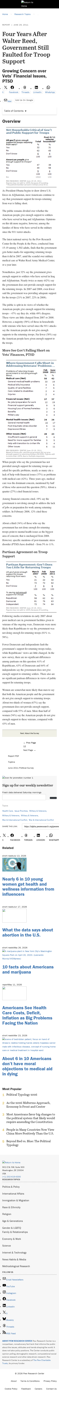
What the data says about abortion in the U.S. (27, 932)
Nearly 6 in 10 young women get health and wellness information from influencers (28, 886)
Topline (11, 761)
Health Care (7, 810)
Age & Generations (12, 1221)
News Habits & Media (14, 1259)
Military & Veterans (37, 810)
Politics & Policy (11, 1186)
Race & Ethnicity (11, 1207)
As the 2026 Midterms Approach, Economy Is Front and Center (28, 1104)
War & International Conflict (14, 820)
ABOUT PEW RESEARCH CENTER (17, 1341)
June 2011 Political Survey (21, 767)
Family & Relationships (15, 1232)
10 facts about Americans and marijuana (28, 969)
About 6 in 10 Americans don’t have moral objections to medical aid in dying (27, 1066)
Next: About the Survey (29, 733)
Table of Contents (13, 110)
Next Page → (29, 750)
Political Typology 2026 (21, 1095)
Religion (6, 1214)
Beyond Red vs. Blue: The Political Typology (28, 1143)
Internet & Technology (14, 1252)
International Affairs (13, 1193)
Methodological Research (16, 1266)
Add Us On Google (24, 100)
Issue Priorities (21, 810)
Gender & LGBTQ (11, 1227)
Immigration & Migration (15, 1200)
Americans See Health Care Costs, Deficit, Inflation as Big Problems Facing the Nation (27, 1015)
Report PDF (13, 756)
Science (6, 1245)
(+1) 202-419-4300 (11, 1176)
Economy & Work (11, 1238)
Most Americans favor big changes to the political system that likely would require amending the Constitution (30, 1118)
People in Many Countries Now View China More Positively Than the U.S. (30, 1131)
